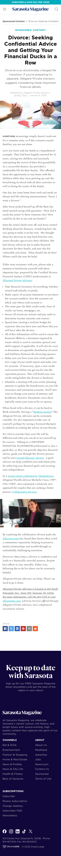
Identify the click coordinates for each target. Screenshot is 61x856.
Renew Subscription (15, 801)
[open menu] (4, 9)
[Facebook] (5, 833)
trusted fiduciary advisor (30, 458)
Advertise (41, 754)
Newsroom (41, 764)
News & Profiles (12, 764)
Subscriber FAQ (12, 810)
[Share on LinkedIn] (17, 628)
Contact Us (42, 769)
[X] (31, 833)
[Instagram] (11, 833)
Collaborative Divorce (24, 492)
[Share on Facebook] (5, 628)
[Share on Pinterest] (23, 628)
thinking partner (42, 412)
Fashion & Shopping (15, 754)
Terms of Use (43, 778)
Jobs (38, 759)
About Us (41, 745)
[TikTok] (24, 833)
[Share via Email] (29, 628)
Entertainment (11, 749)
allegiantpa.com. (12, 601)
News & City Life (13, 769)
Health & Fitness (13, 773)
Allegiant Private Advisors (17, 280)
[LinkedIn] (18, 833)
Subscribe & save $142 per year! (30, 2)
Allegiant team (11, 538)
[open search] (56, 9)
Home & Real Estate (15, 759)
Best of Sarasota (13, 778)
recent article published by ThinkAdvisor (30, 476)
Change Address (13, 805)
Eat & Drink (10, 745)
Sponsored (41, 773)
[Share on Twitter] (11, 628)
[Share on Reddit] (35, 628)
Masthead (41, 749)
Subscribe (9, 796)
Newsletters (10, 815)
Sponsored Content (14, 21)
